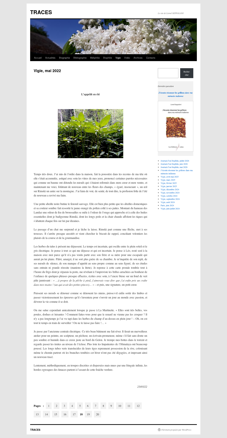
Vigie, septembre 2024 (170, 198)
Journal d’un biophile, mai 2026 (174, 167)
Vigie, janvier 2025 (169, 186)
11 (129, 406)
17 (74, 414)
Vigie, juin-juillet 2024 (170, 208)
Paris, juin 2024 (167, 205)
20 (97, 414)
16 (64, 414)
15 (55, 414)
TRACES (41, 12)
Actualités (50, 57)
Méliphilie (95, 57)
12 (138, 406)
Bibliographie (80, 57)
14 (46, 414)
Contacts (150, 57)
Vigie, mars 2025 (168, 179)
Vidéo (127, 57)
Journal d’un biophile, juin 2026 (174, 163)
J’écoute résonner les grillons (172, 92)
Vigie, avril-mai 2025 (170, 176)
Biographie (64, 57)
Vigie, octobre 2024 (169, 195)
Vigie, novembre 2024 (170, 192)
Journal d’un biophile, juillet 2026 (175, 160)
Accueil (38, 57)
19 (88, 414)
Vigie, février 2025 (169, 183)
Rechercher (187, 73)
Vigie (118, 57)
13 (37, 414)
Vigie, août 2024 (168, 202)
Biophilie (107, 57)
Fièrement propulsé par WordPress (176, 429)
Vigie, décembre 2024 (170, 189)
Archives (138, 57)
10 (119, 406)
